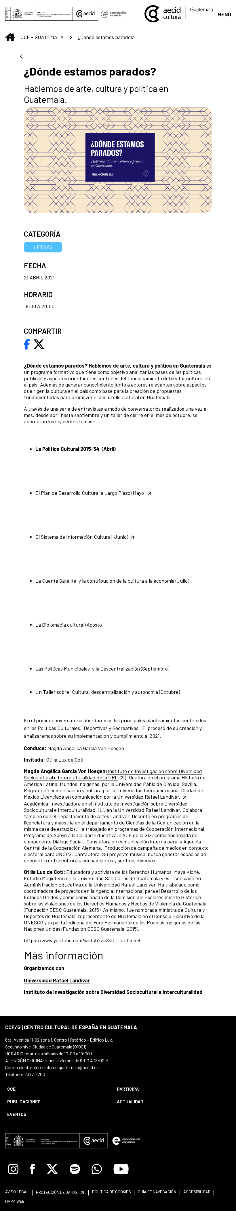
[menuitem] (57, 1089)
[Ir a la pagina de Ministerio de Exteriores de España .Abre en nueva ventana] (39, 14)
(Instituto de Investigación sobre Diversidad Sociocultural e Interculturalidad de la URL (113, 774)
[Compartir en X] (39, 343)
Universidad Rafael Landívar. (148, 796)
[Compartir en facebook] (27, 343)
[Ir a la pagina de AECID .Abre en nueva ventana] (85, 14)
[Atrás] (21, 57)
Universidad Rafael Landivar (57, 980)
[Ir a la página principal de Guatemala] (179, 13)
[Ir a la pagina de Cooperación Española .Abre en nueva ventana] (113, 14)
